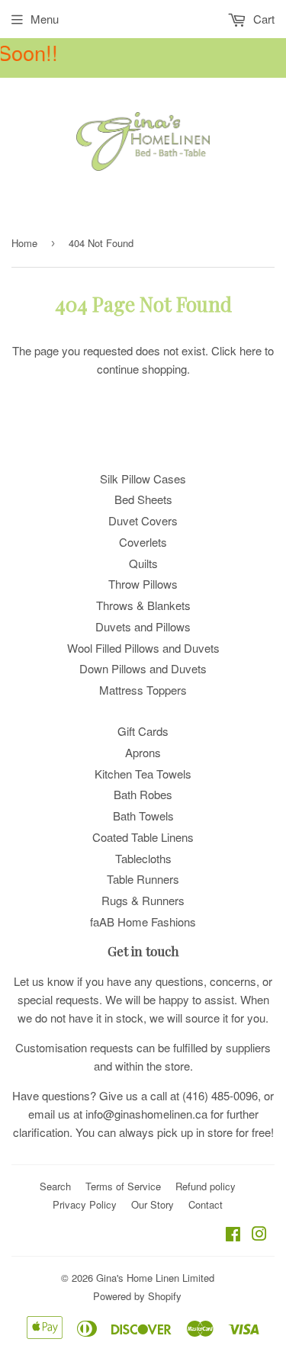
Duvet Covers (143, 520)
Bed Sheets (143, 499)
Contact (205, 1204)
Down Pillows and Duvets (143, 668)
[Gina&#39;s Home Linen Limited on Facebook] (233, 1235)
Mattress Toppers (143, 690)
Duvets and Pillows (143, 626)
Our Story (152, 1204)
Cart (262, 19)
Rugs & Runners (143, 900)
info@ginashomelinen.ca (146, 1114)
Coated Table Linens (143, 837)
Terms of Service (123, 1186)
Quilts (143, 563)
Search (55, 1186)
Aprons (143, 752)
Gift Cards (143, 731)
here (250, 350)
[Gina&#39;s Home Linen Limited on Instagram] (259, 1235)
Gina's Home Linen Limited (155, 1277)
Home (24, 243)
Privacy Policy (85, 1204)
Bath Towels (143, 816)
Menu (45, 19)
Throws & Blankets (143, 605)
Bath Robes (143, 794)
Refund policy (205, 1186)
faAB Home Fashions (143, 922)
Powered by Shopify (137, 1296)
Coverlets (143, 542)
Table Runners (143, 879)
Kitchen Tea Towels (143, 774)
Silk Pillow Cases (143, 478)
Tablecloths (143, 858)
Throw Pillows (143, 584)
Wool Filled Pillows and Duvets (143, 648)
